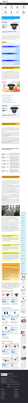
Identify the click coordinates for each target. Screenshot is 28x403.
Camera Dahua (3, 391)
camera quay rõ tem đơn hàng (12, 51)
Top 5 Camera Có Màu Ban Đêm (12, 48)
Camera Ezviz (2, 397)
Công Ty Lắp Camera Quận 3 (23, 360)
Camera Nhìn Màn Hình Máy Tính (23, 240)
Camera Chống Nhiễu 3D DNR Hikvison (23, 217)
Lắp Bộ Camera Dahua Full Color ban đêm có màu (7, 64)
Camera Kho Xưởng (16, 396)
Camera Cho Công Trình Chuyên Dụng (23, 238)
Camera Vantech (3, 395)
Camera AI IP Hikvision (23, 219)
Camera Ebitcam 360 (23, 248)
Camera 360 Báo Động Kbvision (23, 267)
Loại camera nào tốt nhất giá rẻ (5, 50)
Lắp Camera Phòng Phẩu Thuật (23, 234)
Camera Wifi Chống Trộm (11, 57)
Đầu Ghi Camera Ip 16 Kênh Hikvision (23, 221)
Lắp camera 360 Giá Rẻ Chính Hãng (5, 62)
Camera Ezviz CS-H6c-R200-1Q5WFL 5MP (23, 302)
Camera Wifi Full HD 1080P (23, 253)
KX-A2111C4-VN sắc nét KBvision (6, 349)
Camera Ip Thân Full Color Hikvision (23, 215)
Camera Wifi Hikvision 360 (13, 58)
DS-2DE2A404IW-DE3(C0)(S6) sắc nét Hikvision (8, 19)
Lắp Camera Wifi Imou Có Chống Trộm (6, 56)
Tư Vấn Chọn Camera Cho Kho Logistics (23, 230)
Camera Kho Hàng (16, 397)
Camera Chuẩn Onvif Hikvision (23, 223)
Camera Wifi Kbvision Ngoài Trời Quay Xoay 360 (23, 251)
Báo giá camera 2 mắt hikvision (13, 49)
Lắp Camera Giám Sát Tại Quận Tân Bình (23, 323)
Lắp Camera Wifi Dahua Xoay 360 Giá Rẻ (23, 255)
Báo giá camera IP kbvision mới (5, 48)
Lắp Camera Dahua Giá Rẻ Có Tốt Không (23, 349)
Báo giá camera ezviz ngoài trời (12, 50)
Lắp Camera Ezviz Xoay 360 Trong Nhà (23, 263)
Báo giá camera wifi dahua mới (5, 51)
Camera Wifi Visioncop (23, 257)
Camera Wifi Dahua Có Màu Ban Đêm (23, 244)
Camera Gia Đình (16, 391)
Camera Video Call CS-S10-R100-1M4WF (23, 279)
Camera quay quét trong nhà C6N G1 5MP (23, 291)
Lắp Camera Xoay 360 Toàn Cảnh (23, 269)
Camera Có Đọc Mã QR (23, 227)
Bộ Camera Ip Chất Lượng (12, 62)
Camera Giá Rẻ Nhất (23, 232)
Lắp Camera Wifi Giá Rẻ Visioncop (5, 55)
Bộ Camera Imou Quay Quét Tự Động (23, 311)
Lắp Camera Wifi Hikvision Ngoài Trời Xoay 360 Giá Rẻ (23, 259)
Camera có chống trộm (23, 236)
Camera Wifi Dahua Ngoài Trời (13, 56)
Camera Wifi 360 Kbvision (23, 261)
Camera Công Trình (16, 395)
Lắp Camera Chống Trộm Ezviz (23, 242)
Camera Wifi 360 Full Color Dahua (23, 272)
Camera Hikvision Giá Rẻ (23, 213)
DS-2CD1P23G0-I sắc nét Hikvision (6, 363)
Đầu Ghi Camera (3, 398)
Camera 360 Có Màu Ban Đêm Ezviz (23, 265)
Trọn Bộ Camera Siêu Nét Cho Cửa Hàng (8, 288)
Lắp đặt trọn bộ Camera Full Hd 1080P (6, 63)
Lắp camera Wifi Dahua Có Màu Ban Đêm (6, 58)
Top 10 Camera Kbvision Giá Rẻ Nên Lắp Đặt (23, 336)
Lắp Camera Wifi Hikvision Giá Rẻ (5, 57)
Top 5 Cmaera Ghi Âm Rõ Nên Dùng (5, 49)
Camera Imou (2, 396)
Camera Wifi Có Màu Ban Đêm (12, 55)
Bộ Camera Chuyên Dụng (12, 63)
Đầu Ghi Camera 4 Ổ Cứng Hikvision (23, 225)
